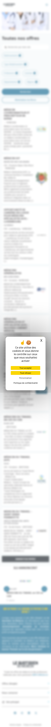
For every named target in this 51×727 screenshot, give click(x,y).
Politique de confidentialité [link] (26, 383)
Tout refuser (25, 373)
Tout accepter (25, 368)
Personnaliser (25, 378)
